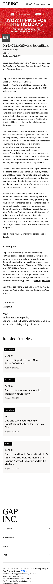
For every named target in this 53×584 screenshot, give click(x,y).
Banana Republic (19, 317)
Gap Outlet (8, 324)
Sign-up (45, 287)
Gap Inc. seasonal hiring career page (27, 234)
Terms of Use (8, 568)
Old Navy (27, 85)
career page (19, 125)
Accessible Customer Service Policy (16, 579)
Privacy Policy (40, 568)
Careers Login (39, 4)
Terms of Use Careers (24, 568)
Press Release (9, 350)
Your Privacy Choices (11, 571)
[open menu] (48, 3)
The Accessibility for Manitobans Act (17, 581)
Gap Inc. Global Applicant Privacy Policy (18, 574)
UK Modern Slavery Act (12, 576)
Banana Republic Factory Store (18, 321)
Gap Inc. (6, 53)
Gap (21, 82)
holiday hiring (21, 324)
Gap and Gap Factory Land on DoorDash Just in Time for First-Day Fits (24, 424)
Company (7, 306)
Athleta (15, 85)
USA (29, 4)
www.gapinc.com (42, 280)
